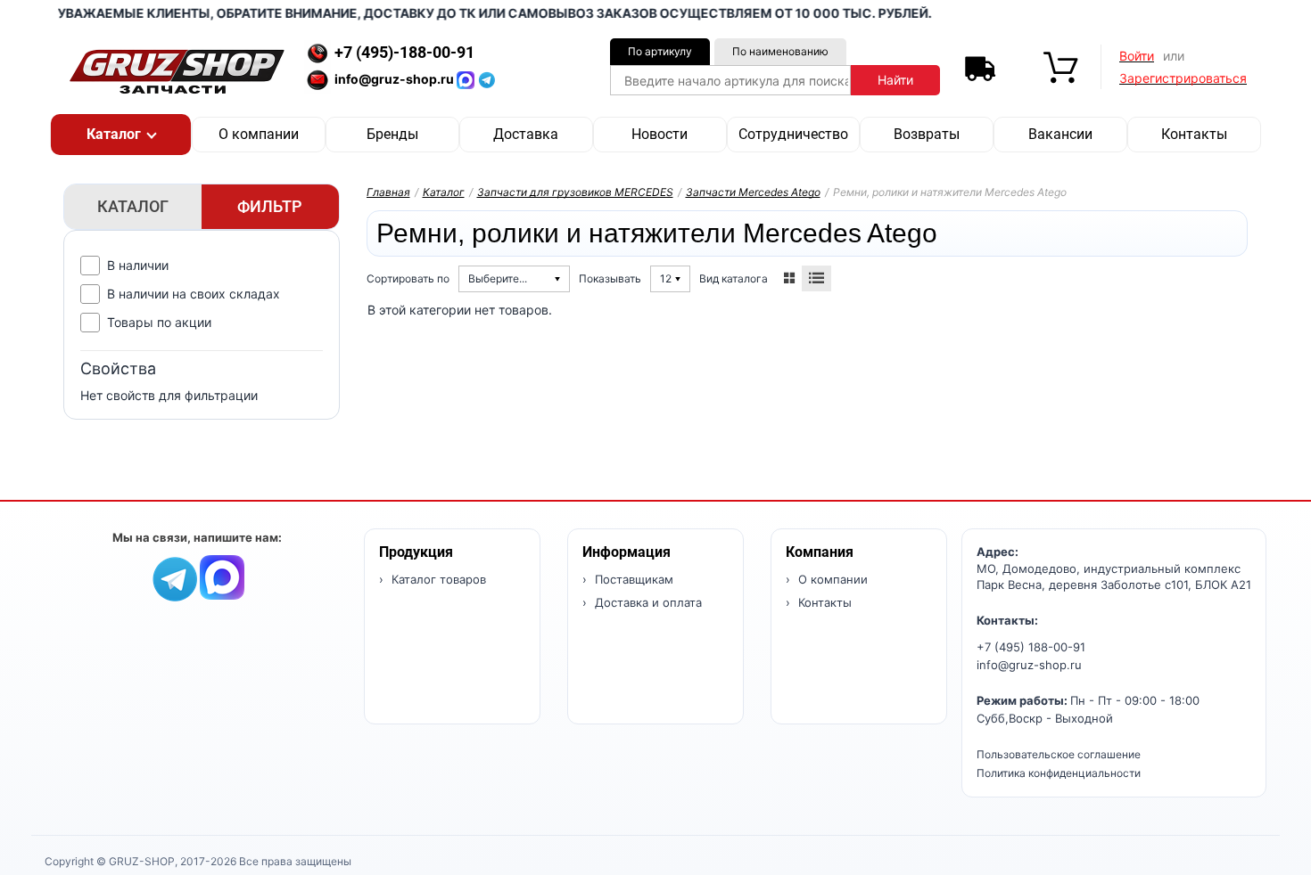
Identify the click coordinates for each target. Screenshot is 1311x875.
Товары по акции (159, 322)
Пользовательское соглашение (1059, 754)
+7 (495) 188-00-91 (1031, 647)
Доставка (525, 134)
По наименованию (780, 51)
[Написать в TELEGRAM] (487, 78)
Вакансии (1060, 134)
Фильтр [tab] (269, 206)
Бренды (392, 134)
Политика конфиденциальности (1059, 773)
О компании (258, 134)
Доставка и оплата (646, 602)
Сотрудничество (793, 134)
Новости (659, 134)
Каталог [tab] (133, 206)
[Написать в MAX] (467, 78)
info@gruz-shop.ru (1029, 665)
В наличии (138, 265)
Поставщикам (632, 579)
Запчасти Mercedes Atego (753, 192)
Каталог (444, 192)
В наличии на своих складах (193, 293)
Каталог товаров (437, 579)
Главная (388, 192)
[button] (121, 134)
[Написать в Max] (222, 576)
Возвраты (927, 134)
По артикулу (660, 51)
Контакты (1194, 134)
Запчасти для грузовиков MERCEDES (575, 192)
